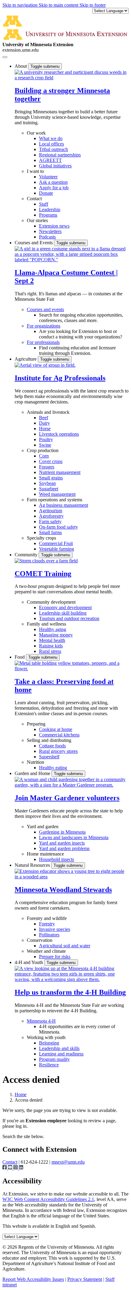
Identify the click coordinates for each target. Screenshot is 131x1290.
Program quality (54, 1059)
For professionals (43, 342)
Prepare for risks (54, 956)
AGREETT (50, 160)
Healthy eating (53, 767)
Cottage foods (52, 745)
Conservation (39, 940)
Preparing (36, 723)
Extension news (54, 225)
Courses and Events (34, 242)
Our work (36, 133)
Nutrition (35, 762)
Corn (44, 455)
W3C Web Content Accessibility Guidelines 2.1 (48, 1199)
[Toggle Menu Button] (4, 57)
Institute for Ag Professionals (60, 378)
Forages (46, 466)
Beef (43, 417)
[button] (72, 77)
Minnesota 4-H (41, 1021)
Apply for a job (54, 187)
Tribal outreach (53, 149)
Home (21, 1094)
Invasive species (54, 929)
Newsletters (50, 231)
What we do (50, 138)
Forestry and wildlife (47, 918)
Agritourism (50, 510)
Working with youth (46, 1037)
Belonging (49, 1042)
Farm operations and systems (54, 499)
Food (20, 657)
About (21, 66)
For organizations (43, 325)
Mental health (52, 640)
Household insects (56, 859)
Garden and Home (33, 773)
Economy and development (65, 607)
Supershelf (49, 756)
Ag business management (63, 505)
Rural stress (50, 651)
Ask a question (53, 182)
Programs (48, 215)
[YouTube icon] (10, 1168)
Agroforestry (51, 516)
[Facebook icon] (5, 1168)
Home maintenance (45, 853)
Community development (51, 602)
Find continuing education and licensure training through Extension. (77, 350)
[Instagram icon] (16, 1168)
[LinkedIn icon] (21, 1168)
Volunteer (48, 176)
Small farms (50, 532)
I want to (35, 171)
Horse (45, 428)
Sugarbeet (48, 488)
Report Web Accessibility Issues (33, 1279)
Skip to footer (93, 5)
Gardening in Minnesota (62, 832)
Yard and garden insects (62, 843)
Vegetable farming (56, 548)
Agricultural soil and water (64, 945)
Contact (34, 198)
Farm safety (50, 521)
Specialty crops (41, 537)
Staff (43, 204)
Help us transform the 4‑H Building (70, 992)
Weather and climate (46, 951)
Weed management (57, 494)
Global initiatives (55, 165)
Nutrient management (59, 472)
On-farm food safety (58, 527)
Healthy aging (52, 629)
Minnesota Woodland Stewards (63, 890)
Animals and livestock (48, 412)
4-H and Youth (29, 962)
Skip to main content (59, 5)
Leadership (49, 209)
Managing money (56, 634)
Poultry (46, 439)
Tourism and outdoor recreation (69, 618)
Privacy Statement (84, 1279)
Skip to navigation (20, 5)
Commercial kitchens (59, 734)
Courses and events (45, 309)
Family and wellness (46, 623)
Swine (45, 445)
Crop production (42, 450)
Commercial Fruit (56, 543)
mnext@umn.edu (68, 1162)
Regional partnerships (60, 154)
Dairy (44, 423)
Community (27, 554)
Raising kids (51, 645)
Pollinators (49, 934)
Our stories (37, 220)
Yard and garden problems (64, 848)
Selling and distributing (49, 740)
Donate (46, 193)
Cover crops (50, 461)
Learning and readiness (61, 1053)
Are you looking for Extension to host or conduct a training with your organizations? (80, 334)
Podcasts (47, 236)
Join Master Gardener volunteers (67, 798)
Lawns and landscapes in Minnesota (73, 837)
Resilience (49, 1064)
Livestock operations (59, 434)
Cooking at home (55, 729)
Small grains (51, 477)
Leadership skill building (63, 613)
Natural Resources (33, 865)
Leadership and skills (59, 1048)
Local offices (51, 143)
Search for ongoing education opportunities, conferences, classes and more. (81, 317)
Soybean (47, 483)
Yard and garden (42, 826)
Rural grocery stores (58, 751)
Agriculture (26, 359)
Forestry (47, 923)
